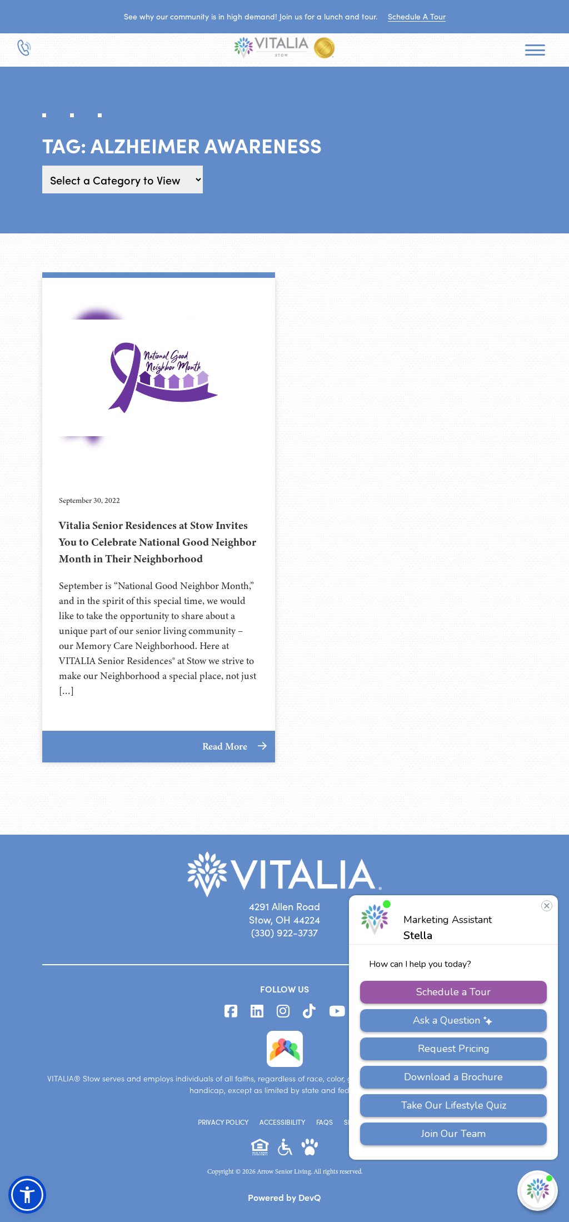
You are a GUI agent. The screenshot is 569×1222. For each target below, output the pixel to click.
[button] (27, 1195)
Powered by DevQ (284, 1197)
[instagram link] (283, 1011)
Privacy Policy (223, 1122)
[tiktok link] (309, 1011)
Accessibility (282, 1122)
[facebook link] (230, 1011)
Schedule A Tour (417, 16)
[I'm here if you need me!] (537, 1190)
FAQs (324, 1122)
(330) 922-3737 (284, 932)
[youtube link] (337, 1011)
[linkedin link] (257, 1011)
